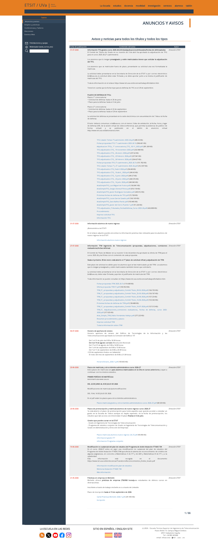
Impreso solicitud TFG (106, 214)
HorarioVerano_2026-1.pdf (107, 362)
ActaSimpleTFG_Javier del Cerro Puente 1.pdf (115, 205)
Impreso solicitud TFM (106, 322)
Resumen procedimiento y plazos (110, 319)
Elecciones (28, 31)
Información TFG (104, 218)
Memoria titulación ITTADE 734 (109, 469)
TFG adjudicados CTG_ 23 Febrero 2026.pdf (114, 156)
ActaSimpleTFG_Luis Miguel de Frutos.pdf (113, 185)
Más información (103, 472)
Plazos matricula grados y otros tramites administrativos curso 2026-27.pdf (127, 403)
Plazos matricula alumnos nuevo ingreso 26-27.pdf (117, 435)
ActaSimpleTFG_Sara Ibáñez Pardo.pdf (112, 201)
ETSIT (29, 5)
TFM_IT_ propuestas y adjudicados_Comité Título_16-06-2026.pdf (122, 300)
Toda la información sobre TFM (109, 325)
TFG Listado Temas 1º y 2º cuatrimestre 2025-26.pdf (117, 166)
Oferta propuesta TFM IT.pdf (108, 287)
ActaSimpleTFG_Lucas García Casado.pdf (113, 198)
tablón (189, 5)
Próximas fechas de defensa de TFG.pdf (113, 195)
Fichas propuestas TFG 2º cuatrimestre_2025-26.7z (117, 162)
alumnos (179, 5)
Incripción (101, 500)
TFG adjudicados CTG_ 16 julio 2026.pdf (112, 182)
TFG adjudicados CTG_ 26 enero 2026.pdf (113, 153)
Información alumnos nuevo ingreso (111, 240)
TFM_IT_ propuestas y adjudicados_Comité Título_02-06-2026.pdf (122, 297)
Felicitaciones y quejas (38, 43)
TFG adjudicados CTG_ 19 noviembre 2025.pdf (115, 150)
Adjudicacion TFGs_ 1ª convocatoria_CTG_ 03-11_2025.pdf (120, 146)
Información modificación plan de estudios (114, 466)
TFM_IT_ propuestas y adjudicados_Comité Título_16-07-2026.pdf (122, 306)
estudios (117, 5)
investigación (154, 5)
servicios (167, 5)
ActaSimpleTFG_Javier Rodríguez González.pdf (115, 192)
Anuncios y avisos (32, 21)
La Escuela (105, 5)
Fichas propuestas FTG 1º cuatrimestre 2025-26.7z (116, 143)
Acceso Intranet (53, 5)
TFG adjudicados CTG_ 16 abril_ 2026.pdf (113, 172)
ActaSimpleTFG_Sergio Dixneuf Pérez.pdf (113, 189)
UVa (43, 5)
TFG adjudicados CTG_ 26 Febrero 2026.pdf (114, 159)
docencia (128, 5)
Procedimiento (103, 211)
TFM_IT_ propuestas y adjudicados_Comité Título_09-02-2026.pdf (122, 290)
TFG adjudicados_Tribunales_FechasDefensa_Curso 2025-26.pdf (122, 208)
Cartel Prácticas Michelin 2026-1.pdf (111, 497)
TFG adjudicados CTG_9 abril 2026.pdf (112, 169)
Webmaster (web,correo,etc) (41, 47)
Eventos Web (29, 34)
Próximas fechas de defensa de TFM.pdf (113, 303)
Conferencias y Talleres (33, 28)
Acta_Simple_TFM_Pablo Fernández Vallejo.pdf (115, 315)
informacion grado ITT (106, 438)
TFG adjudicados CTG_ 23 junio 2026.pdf (113, 179)
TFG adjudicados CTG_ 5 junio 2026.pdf (112, 176)
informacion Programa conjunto (110, 441)
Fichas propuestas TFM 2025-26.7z (110, 283)
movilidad (140, 5)
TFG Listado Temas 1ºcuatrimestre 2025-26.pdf (115, 140)
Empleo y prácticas (32, 25)
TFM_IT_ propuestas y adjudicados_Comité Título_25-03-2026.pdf (122, 293)
